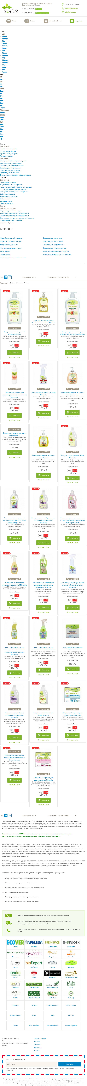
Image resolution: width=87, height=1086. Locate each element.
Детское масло (1, 134)
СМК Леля (52, 998)
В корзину (16, 353)
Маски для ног (1, 86)
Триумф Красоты (71, 977)
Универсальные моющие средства (13, 161)
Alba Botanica (34, 1025)
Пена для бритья (6, 156)
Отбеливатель (5, 199)
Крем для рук (1, 79)
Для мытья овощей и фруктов (11, 220)
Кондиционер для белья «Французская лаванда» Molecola (14, 715)
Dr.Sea (34, 1005)
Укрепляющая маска (4, 48)
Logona (52, 967)
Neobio (15, 977)
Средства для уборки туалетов (11, 165)
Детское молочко (1, 136)
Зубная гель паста (1, 98)
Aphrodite (15, 1005)
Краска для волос (3, 69)
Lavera (15, 967)
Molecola (71, 967)
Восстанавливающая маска (4, 46)
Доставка (37, 1044)
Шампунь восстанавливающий (5, 62)
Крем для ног (1, 84)
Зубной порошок (1, 100)
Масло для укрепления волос (4, 53)
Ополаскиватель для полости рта (2, 108)
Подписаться (69, 1064)
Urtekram (52, 977)
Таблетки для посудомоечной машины (14, 213)
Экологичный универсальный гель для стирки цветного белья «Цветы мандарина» (14, 520)
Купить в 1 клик (14, 357)
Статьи (36, 1050)
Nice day (71, 998)
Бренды (11, 223)
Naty (71, 987)
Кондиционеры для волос (4, 36)
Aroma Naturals (52, 1025)
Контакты (37, 1047)
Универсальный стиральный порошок (14, 192)
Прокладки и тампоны (1, 119)
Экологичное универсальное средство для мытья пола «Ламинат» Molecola (43, 585)
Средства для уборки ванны (10, 168)
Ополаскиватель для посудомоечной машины (17, 218)
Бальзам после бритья (8, 149)
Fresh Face (52, 947)
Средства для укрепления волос (4, 72)
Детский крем (1, 131)
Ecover (15, 947)
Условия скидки (40, 1038)
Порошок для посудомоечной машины (14, 215)
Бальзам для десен (1, 91)
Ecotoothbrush (52, 987)
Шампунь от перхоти (3, 65)
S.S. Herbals (34, 987)
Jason (34, 1015)
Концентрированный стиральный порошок (15, 187)
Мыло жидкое (5, 251)
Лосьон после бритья (8, 151)
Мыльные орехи (6, 201)
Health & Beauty (52, 1005)
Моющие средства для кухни (11, 163)
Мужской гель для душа (9, 154)
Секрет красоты (34, 957)
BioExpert (34, 967)
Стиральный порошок (8, 182)
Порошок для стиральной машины (13, 189)
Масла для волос (3, 50)
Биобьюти (71, 947)
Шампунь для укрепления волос (4, 60)
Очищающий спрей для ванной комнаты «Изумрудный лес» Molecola (72, 585)
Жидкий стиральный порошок (11, 185)
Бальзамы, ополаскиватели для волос (4, 39)
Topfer (34, 977)
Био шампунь (3, 58)
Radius (15, 1025)
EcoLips (71, 1015)
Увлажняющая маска (4, 43)
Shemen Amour (15, 1015)
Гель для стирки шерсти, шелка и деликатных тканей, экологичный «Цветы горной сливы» (72, 520)
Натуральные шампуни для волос (4, 55)
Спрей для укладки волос (3, 67)
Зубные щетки (1, 103)
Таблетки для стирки (7, 194)
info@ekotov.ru (70, 12)
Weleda (34, 947)
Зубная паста (1, 96)
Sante (15, 998)
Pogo (52, 1015)
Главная (3, 223)
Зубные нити (1, 105)
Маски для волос (3, 41)
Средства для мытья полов (10, 170)
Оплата (37, 1041)
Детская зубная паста (1, 124)
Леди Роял (53, 957)
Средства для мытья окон (9, 173)
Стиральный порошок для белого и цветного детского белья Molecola (14, 757)
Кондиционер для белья (9, 196)
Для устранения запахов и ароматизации (15, 175)
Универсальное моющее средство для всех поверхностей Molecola (14, 395)
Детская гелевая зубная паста (1, 127)
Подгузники (0, 139)
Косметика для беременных (2, 112)
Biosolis (71, 957)
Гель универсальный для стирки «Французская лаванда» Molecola (43, 520)
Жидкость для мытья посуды (10, 211)
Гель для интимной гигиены (1, 117)
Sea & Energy (71, 1005)
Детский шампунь (1, 129)
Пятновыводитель (6, 204)
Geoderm (15, 987)
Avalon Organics (71, 1025)
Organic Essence (34, 998)
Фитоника (15, 957)
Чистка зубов (0, 93)
